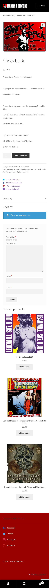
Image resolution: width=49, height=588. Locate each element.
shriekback (14, 172)
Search (24, 584)
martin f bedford (34, 169)
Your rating (11, 237)
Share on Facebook (14, 183)
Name (9, 276)
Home (7, 15)
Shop (13, 15)
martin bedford (21, 169)
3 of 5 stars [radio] (11, 240)
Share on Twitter (13, 179)
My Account (8, 584)
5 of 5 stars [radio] (16, 240)
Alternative (21, 15)
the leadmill (23, 172)
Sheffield (6, 172)
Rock (27, 166)
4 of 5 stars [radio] (14, 240)
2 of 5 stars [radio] (9, 240)
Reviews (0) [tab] (7, 198)
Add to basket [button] (24, 367)
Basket (38, 582)
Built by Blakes (40, 574)
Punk (22, 166)
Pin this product (13, 186)
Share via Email (13, 189)
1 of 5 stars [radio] (7, 240)
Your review (11, 243)
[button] (43, 25)
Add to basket (21, 155)
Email (9, 287)
